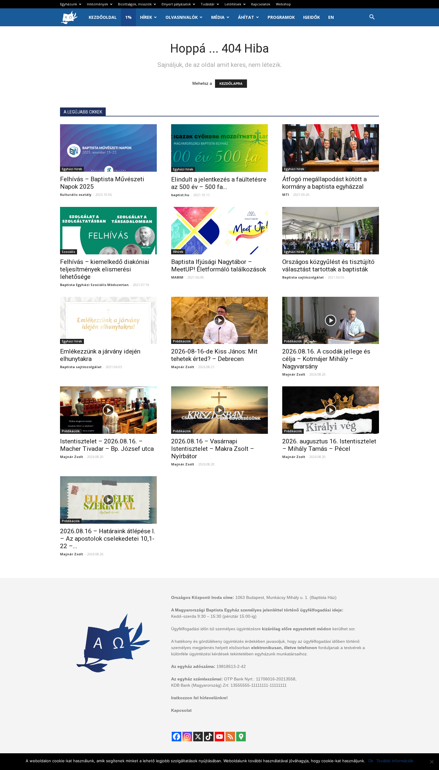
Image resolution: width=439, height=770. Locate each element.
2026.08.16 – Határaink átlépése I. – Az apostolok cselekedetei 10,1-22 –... (107, 539)
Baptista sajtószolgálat (303, 277)
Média (218, 17)
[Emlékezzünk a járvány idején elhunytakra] (108, 320)
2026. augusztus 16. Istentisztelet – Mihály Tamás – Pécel (329, 445)
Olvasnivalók (181, 17)
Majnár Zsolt (182, 367)
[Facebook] (176, 736)
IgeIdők (311, 17)
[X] (198, 736)
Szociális (68, 252)
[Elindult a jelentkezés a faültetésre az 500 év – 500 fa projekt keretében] (219, 148)
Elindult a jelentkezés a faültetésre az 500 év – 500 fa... (218, 183)
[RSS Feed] (230, 736)
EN (331, 17)
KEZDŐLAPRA (231, 83)
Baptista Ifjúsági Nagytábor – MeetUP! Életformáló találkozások (218, 265)
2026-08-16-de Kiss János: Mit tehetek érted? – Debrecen (214, 355)
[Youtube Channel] (219, 736)
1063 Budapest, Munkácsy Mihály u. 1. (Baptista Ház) (286, 597)
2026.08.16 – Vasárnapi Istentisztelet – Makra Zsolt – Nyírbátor (212, 449)
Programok (281, 17)
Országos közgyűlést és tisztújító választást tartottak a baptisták (328, 265)
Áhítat (246, 17)
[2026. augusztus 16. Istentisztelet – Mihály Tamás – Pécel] (330, 410)
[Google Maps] (241, 736)
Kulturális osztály (75, 194)
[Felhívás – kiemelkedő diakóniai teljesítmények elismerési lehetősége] (108, 230)
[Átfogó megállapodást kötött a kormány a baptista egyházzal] (330, 148)
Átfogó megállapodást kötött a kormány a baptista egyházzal (324, 183)
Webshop (283, 4)
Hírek (146, 17)
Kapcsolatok (260, 4)
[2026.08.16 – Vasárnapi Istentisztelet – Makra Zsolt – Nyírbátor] (219, 410)
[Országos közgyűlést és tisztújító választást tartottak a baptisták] (330, 230)
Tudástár (208, 4)
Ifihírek (178, 252)
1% (128, 17)
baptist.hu (180, 195)
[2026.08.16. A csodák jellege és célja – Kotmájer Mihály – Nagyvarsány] (330, 320)
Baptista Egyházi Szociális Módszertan (94, 284)
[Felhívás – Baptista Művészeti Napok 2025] (108, 148)
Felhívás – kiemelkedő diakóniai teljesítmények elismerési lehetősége (104, 269)
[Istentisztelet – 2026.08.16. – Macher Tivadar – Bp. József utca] (108, 410)
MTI (285, 194)
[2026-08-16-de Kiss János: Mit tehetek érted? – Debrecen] (219, 320)
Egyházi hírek (72, 169)
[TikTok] (209, 736)
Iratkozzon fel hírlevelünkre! (199, 697)
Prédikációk (182, 341)
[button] (372, 18)
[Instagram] (187, 736)
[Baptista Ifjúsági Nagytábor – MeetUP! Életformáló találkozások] (219, 230)
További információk (394, 760)
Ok (370, 760)
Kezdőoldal (103, 17)
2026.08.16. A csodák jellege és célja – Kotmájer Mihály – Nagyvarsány (326, 359)
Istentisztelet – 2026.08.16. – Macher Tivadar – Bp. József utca (107, 445)
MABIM (177, 277)
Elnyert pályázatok (176, 4)
